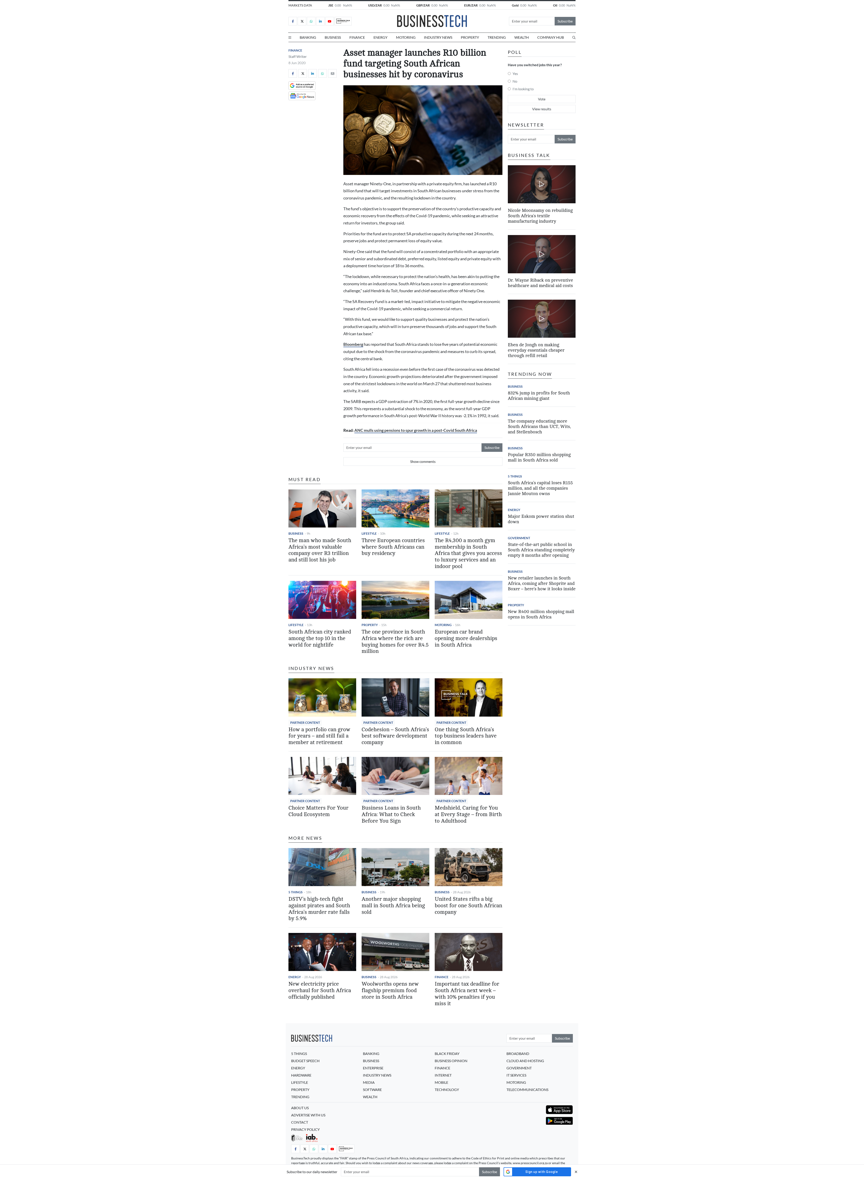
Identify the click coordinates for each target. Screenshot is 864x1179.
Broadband (517, 1053)
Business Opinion (451, 1061)
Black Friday (447, 1053)
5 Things (295, 892)
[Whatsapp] (311, 21)
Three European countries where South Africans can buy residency (393, 547)
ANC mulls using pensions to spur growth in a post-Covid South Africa (415, 430)
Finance (357, 37)
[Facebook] (292, 21)
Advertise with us (308, 1115)
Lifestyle (369, 533)
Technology (447, 1089)
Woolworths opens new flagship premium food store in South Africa (390, 990)
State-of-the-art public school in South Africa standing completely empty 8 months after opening (541, 550)
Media (369, 1082)
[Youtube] (329, 21)
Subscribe (565, 21)
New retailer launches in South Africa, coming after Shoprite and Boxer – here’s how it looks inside (542, 583)
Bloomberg (353, 344)
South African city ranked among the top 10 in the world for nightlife (319, 638)
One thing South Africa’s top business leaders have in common (466, 736)
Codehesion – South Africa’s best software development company (395, 736)
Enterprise (373, 1068)
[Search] (574, 37)
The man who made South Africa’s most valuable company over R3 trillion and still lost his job (319, 550)
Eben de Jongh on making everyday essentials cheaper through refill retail (536, 350)
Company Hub (550, 37)
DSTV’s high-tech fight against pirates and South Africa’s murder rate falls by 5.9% (319, 908)
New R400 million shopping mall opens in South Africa (541, 614)
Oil (555, 5)
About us (300, 1108)
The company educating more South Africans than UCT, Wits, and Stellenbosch (539, 426)
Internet (443, 1075)
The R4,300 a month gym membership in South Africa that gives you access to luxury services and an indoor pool (468, 553)
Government (519, 538)
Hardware (301, 1075)
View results (541, 109)
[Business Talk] (343, 21)
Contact (299, 1122)
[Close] (576, 1172)
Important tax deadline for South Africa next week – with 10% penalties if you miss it (467, 993)
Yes (515, 73)
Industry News (438, 37)
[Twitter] (302, 21)
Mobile (441, 1082)
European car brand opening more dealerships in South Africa (466, 638)
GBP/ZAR (423, 5)
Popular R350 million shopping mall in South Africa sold (539, 457)
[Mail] (332, 73)
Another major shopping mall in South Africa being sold (393, 905)
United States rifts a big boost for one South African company (468, 905)
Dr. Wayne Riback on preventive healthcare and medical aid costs (540, 283)
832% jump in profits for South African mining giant (539, 395)
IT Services (516, 1075)
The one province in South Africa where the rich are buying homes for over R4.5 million (395, 641)
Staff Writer (297, 56)
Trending (497, 37)
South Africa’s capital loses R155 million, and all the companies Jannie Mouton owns (540, 488)
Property (470, 37)
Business (333, 37)
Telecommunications (527, 1089)
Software (372, 1089)
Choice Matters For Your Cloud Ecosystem (318, 811)
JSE (330, 5)
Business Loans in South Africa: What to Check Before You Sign (391, 814)
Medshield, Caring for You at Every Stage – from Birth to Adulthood (468, 814)
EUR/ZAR (471, 5)
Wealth (521, 37)
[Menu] (289, 37)
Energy (380, 37)
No (515, 81)
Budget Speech (305, 1061)
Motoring (406, 37)
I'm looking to (523, 89)
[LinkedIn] (320, 21)
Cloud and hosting (525, 1061)
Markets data (300, 5)
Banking (308, 37)
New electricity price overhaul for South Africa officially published (319, 990)
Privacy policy (305, 1129)
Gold (515, 5)
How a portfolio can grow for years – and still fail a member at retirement (319, 736)
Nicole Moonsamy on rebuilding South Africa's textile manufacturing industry (540, 216)
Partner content (305, 722)
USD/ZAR (375, 5)
